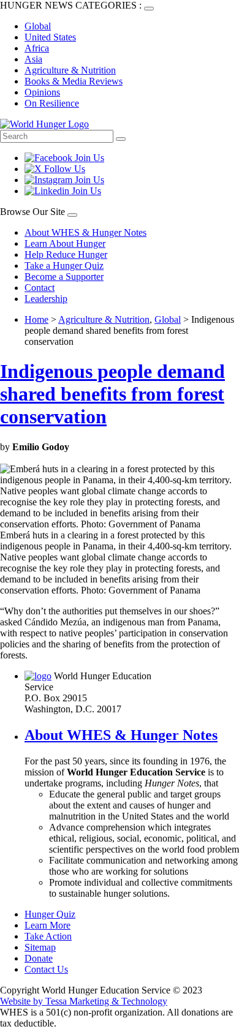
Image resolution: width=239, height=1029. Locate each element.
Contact (40, 287)
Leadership (46, 298)
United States (50, 37)
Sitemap (40, 947)
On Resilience (52, 103)
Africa (37, 48)
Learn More (47, 925)
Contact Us (46, 969)
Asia (33, 59)
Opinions (42, 92)
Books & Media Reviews (74, 81)
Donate (39, 958)
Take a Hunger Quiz (64, 265)
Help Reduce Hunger (66, 254)
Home (36, 319)
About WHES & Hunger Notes (85, 232)
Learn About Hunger (65, 243)
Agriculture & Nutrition (70, 70)
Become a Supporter (64, 276)
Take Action (48, 936)
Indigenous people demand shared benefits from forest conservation (112, 394)
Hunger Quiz (50, 914)
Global (38, 26)
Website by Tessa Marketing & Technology (83, 1001)
